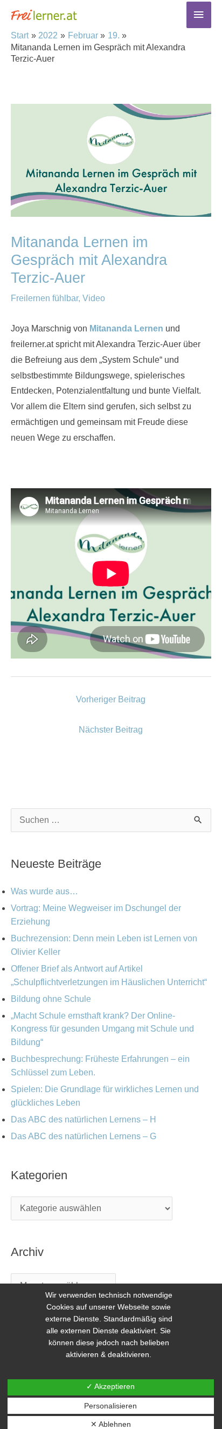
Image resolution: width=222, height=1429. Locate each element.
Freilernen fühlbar (44, 298)
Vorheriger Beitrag (110, 699)
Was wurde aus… (44, 891)
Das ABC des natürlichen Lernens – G (83, 1136)
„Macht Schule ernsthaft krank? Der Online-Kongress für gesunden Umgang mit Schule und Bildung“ (102, 1029)
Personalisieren (110, 1405)
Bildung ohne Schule (51, 998)
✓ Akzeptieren (110, 1386)
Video (93, 298)
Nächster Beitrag (111, 729)
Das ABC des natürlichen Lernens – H (83, 1119)
